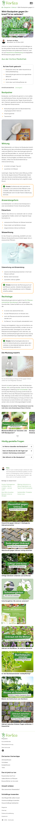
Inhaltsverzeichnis (12, 87)
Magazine (4, 807)
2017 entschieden (22, 389)
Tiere (3, 767)
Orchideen (5, 762)
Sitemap (4, 810)
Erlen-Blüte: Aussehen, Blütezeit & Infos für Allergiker (8, 494)
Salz (8, 387)
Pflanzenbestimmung (7, 744)
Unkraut (14, 7)
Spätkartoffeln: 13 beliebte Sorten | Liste (25, 493)
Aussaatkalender (6, 741)
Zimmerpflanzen (6, 760)
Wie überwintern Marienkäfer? (11, 789)
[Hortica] (10, 2)
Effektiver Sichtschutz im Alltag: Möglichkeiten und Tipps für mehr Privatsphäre (25, 486)
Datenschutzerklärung (8, 813)
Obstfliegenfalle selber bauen (11, 798)
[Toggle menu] (31, 3)
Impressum (5, 816)
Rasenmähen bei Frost (8, 776)
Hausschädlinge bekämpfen (10, 803)
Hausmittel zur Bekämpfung (14, 52)
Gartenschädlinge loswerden (10, 800)
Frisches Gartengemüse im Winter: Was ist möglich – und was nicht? (8, 487)
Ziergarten (7, 7)
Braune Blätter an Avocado (10, 781)
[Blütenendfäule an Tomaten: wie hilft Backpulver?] (15, 420)
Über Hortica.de (6, 747)
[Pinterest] (3, 750)
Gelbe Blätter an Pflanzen (9, 778)
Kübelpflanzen (6, 765)
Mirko (7, 468)
